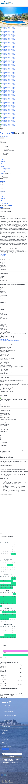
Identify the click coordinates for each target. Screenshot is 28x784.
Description (3, 142)
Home (3, 725)
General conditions (6, 739)
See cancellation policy (6, 465)
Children (2, 188)
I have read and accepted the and (12, 760)
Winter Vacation (5, 728)
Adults (1, 182)
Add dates (2, 181)
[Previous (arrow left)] (0, 533)
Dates (1, 178)
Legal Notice (4, 742)
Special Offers (5, 730)
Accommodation (6, 168)
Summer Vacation (6, 726)
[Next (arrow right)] (1, 533)
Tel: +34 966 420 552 (8, 709)
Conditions (5, 169)
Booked (5, 645)
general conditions (9, 760)
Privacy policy (5, 743)
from (1, 175)
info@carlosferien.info (8, 711)
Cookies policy (5, 741)
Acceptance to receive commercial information (10, 763)
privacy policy (18, 759)
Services (4, 733)
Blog (3, 732)
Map (4, 171)
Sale (3, 729)
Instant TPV (5, 748)
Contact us (4, 734)
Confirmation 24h (7, 648)
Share (2, 138)
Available (5, 652)
